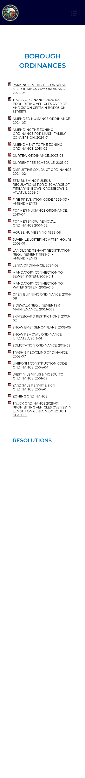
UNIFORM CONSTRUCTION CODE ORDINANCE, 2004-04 (40, 365)
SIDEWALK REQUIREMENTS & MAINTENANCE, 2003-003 (36, 307)
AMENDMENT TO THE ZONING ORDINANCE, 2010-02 (37, 146)
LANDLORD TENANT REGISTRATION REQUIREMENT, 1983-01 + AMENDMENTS (42, 254)
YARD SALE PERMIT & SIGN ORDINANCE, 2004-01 (34, 387)
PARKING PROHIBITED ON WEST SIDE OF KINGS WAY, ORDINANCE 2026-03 (40, 89)
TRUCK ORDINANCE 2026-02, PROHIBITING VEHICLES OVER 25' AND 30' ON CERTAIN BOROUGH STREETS (40, 106)
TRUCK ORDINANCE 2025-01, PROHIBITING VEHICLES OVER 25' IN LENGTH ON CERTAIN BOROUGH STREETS (42, 409)
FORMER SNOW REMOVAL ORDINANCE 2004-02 (34, 223)
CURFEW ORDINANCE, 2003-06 (38, 156)
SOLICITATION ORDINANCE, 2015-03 (41, 345)
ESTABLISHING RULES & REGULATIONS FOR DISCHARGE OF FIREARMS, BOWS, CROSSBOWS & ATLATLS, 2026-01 (41, 186)
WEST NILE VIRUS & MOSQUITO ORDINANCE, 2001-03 (38, 376)
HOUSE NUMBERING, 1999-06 (37, 232)
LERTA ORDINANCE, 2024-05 (36, 265)
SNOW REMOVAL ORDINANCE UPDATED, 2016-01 (37, 336)
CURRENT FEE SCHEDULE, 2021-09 (40, 163)
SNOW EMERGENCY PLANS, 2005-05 (42, 327)
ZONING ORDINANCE (30, 396)
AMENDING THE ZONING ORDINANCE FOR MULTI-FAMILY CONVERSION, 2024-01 (39, 133)
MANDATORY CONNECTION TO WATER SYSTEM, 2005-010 (38, 285)
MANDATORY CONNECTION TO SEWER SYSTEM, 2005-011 (38, 274)
